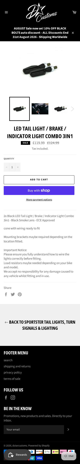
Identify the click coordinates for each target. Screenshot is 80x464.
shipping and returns (17, 366)
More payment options (39, 200)
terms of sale (12, 379)
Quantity (9, 158)
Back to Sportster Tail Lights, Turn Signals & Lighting (41, 325)
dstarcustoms (19, 445)
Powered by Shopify (38, 445)
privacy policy (13, 372)
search (8, 360)
